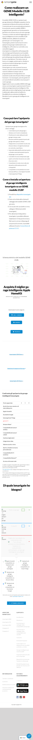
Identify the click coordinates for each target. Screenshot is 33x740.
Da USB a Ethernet (7, 469)
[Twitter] (21, 697)
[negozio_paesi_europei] (16, 325)
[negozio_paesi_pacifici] (16, 334)
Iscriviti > (20, 680)
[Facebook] (17, 697)
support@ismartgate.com (17, 596)
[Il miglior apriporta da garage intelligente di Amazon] (16, 346)
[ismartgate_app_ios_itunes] (22, 691)
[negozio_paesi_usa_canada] (16, 318)
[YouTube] (24, 697)
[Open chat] (29, 736)
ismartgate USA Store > (16, 354)
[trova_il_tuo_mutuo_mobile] (16, 493)
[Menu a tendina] (30, 2)
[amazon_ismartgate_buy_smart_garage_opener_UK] (16, 372)
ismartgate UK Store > (16, 381)
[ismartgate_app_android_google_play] (22, 685)
